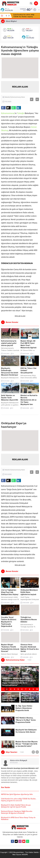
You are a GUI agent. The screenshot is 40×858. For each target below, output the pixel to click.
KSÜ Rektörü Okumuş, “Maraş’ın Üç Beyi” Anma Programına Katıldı (26, 720)
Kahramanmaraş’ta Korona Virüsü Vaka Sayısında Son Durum (19, 769)
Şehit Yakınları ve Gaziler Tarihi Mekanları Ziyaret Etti (9, 397)
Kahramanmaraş (8, 113)
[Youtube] (23, 841)
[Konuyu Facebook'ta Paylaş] (3, 107)
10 (37, 689)
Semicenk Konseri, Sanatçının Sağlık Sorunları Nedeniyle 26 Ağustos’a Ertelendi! (16, 812)
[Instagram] (20, 841)
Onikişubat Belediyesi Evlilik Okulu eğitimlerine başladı (29, 592)
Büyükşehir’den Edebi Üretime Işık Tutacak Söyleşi (9, 698)
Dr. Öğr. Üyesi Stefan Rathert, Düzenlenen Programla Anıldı (24, 708)
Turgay (14, 760)
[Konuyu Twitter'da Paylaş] (8, 107)
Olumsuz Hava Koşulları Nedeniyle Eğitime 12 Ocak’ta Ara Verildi (30, 648)
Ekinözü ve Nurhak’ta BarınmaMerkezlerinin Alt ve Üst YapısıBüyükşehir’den (29, 400)
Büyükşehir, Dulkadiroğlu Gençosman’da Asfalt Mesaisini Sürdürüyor (9, 371)
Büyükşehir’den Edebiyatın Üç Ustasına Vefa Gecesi (26, 731)
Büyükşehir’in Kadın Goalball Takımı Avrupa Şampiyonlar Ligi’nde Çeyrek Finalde (25, 17)
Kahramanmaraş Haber (17, 97)
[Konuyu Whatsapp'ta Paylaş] (13, 107)
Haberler (7, 97)
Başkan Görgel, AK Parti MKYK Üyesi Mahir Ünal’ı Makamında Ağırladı (28, 344)
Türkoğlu (20, 113)
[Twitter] (16, 841)
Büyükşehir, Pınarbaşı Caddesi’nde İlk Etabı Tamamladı (28, 697)
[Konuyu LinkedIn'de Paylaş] (18, 107)
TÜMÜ (29, 660)
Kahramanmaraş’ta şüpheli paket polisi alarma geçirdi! (8, 343)
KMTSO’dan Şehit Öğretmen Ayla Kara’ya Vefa (17, 794)
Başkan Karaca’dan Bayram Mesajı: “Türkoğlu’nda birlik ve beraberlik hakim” (27, 744)
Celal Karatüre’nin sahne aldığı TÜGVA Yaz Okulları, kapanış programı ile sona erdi (18, 800)
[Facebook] (12, 841)
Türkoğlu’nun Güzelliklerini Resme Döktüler (29, 619)
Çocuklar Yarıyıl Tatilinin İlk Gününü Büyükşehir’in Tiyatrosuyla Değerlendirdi (8, 621)
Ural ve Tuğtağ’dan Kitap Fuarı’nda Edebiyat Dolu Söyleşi (9, 592)
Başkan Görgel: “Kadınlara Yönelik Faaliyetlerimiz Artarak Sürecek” (10, 648)
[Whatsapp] (27, 841)
